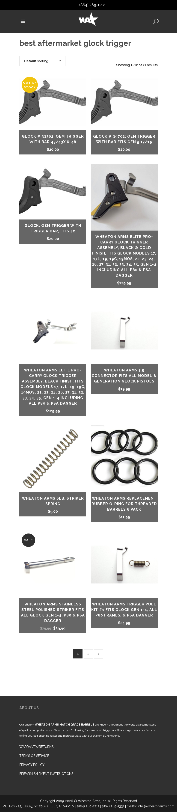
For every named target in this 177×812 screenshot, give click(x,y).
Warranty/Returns (36, 747)
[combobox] (42, 61)
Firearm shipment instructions (46, 774)
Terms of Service (34, 756)
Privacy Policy (31, 765)
